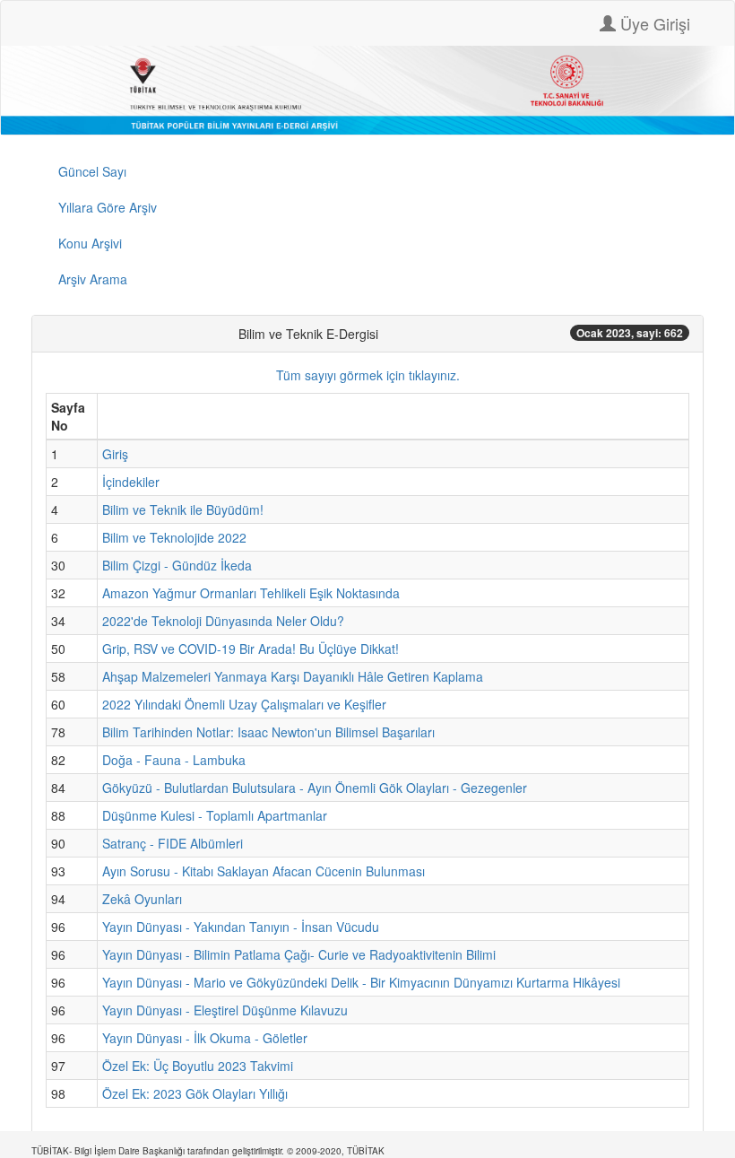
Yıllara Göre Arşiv (107, 207)
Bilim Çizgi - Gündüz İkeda (177, 565)
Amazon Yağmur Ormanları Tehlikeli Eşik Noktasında (251, 593)
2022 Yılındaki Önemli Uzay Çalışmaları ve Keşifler (244, 704)
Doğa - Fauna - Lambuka (174, 760)
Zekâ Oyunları (142, 899)
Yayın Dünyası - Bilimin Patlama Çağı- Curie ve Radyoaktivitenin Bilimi (299, 954)
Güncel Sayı (92, 171)
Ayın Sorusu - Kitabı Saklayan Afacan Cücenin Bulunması (263, 871)
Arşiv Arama (92, 279)
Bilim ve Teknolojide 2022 (174, 537)
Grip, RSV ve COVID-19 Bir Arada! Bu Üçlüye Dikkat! (250, 648)
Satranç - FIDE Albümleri (172, 843)
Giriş (115, 454)
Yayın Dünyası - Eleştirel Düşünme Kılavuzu (225, 1010)
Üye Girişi (653, 23)
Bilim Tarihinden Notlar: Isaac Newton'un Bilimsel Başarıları (268, 732)
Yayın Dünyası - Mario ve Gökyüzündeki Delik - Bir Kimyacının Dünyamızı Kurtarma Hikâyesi (361, 982)
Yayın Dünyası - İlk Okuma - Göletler (204, 1038)
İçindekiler (131, 482)
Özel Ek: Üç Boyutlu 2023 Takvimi (197, 1066)
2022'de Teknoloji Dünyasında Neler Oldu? (223, 621)
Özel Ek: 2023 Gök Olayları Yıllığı (195, 1093)
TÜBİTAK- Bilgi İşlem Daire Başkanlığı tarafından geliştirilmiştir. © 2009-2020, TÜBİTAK (208, 1151)
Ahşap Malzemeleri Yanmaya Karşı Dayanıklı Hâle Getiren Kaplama (292, 676)
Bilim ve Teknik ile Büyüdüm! (183, 509)
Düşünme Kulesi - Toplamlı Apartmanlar (214, 815)
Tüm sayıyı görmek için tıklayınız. (368, 375)
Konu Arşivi (90, 243)
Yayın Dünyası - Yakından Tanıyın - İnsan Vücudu (240, 927)
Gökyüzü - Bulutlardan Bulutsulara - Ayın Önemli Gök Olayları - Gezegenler (314, 788)
